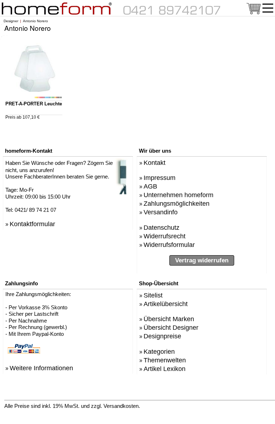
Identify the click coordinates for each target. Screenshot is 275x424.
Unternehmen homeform (178, 195)
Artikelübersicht (166, 304)
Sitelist (153, 295)
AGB (150, 186)
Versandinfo (161, 212)
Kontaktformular (32, 224)
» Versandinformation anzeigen (185, 405)
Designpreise (162, 336)
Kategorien (159, 351)
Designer (11, 21)
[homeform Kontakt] (172, 13)
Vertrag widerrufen (201, 260)
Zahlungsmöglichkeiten (176, 203)
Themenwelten (165, 360)
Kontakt (154, 162)
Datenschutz (161, 227)
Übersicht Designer (171, 327)
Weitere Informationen (41, 368)
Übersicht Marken (169, 319)
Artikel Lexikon (164, 368)
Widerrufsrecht (164, 236)
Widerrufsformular (169, 244)
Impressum (159, 177)
